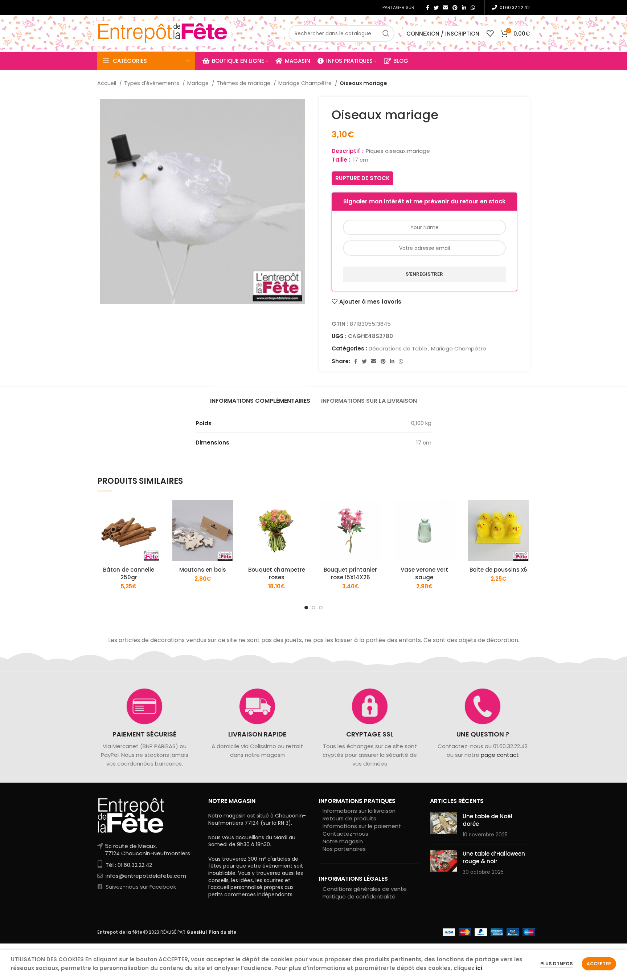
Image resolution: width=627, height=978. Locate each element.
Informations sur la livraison (359, 811)
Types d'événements (152, 83)
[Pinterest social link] (455, 7)
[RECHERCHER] (386, 33)
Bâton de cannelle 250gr (128, 573)
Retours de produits (349, 818)
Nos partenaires (344, 849)
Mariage (198, 83)
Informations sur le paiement (362, 826)
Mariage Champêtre (305, 83)
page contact (499, 755)
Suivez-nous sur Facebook (140, 886)
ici (479, 968)
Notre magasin (343, 841)
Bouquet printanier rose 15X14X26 (350, 573)
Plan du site (222, 932)
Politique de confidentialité (359, 896)
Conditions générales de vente (365, 889)
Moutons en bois (202, 569)
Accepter (599, 964)
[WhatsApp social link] (472, 7)
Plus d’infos (556, 963)
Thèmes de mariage (244, 83)
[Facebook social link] (427, 7)
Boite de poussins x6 (498, 569)
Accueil (107, 83)
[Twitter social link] (436, 7)
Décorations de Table (398, 348)
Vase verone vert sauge (424, 573)
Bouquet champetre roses (276, 573)
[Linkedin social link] (464, 7)
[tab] (260, 397)
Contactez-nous (345, 833)
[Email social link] (445, 7)
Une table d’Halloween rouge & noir (494, 857)
